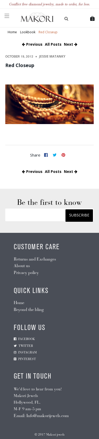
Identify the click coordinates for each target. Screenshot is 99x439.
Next (69, 44)
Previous (34, 44)
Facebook (26, 339)
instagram (27, 352)
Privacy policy (26, 272)
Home (12, 32)
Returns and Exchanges (35, 259)
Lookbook (27, 32)
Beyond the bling (29, 309)
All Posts (53, 44)
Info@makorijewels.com (47, 415)
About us (22, 265)
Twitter (25, 346)
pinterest (27, 359)
